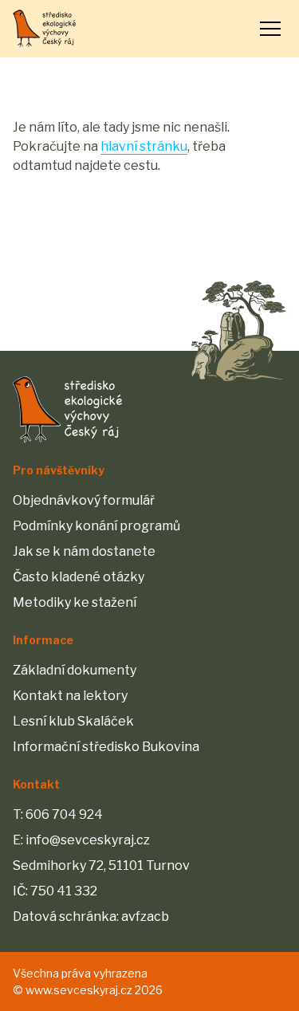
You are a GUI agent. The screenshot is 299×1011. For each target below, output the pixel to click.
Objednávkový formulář (84, 500)
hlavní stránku (143, 146)
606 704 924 (64, 814)
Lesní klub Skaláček (73, 721)
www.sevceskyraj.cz (79, 990)
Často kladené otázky (78, 576)
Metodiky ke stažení (74, 602)
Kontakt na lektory (70, 695)
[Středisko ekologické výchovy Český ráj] (44, 29)
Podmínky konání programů (96, 525)
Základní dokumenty (74, 670)
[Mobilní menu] (270, 29)
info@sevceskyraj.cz (88, 840)
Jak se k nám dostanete (84, 551)
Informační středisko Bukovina (106, 746)
